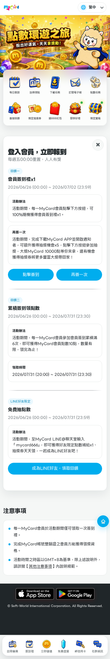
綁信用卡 (80, 651)
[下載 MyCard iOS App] (35, 594)
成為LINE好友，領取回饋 (55, 468)
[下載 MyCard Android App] (75, 594)
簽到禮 (29, 651)
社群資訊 (97, 651)
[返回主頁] (103, 521)
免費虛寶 (63, 651)
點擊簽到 (31, 274)
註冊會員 (12, 651)
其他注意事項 (40, 566)
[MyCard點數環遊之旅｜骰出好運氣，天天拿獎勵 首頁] (11, 7)
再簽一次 (79, 274)
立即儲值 (46, 651)
